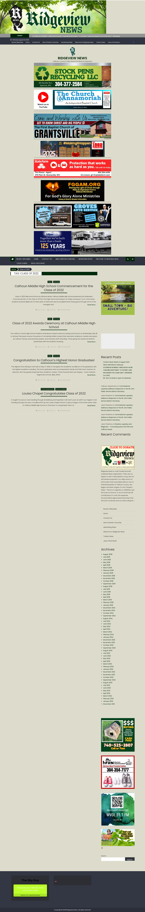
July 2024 (106, 621)
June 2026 (107, 560)
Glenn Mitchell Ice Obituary (113, 365)
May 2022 (106, 691)
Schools (56, 282)
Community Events (47, 389)
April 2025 (106, 597)
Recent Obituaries (17, 42)
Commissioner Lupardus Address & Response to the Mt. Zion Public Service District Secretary (117, 388)
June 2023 (107, 656)
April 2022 (106, 693)
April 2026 (106, 565)
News (50, 282)
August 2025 (107, 586)
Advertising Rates (66, 42)
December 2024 (109, 608)
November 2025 (109, 578)
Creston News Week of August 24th (116, 362)
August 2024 (108, 618)
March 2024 (107, 632)
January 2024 (108, 637)
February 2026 (108, 570)
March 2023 (107, 664)
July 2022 (106, 685)
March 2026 (107, 568)
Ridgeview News (72, 58)
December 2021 (109, 704)
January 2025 (108, 605)
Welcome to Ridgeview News (84, 42)
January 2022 (108, 701)
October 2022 (108, 677)
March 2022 (107, 696)
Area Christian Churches (50, 42)
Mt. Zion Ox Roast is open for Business (117, 378)
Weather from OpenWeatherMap (30, 895)
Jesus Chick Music (114, 42)
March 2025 (107, 600)
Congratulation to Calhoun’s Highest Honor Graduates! (53, 360)
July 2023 (106, 653)
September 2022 (109, 680)
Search (103, 856)
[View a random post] (133, 259)
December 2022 (109, 672)
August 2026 (107, 554)
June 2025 (107, 592)
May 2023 (106, 658)
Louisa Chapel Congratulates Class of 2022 (54, 394)
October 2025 (108, 581)
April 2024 (106, 629)
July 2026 (106, 557)
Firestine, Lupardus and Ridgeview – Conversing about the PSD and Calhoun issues (117, 426)
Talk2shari (52, 310)
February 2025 (108, 602)
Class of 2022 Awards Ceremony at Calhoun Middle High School (53, 325)
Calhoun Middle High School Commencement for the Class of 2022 (54, 288)
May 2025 (106, 594)
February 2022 (108, 699)
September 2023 (109, 648)
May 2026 (106, 562)
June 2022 (107, 688)
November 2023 (109, 642)
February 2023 (108, 666)
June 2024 (107, 624)
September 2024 (109, 616)
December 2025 (109, 576)
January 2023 (108, 669)
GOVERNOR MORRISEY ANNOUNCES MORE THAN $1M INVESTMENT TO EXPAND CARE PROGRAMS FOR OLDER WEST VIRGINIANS (76, 35)
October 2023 (108, 645)
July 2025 (106, 589)
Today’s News (100, 42)
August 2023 (107, 650)
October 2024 (108, 613)
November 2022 (109, 675)
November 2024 (109, 610)
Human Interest (61, 389)
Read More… (91, 305)
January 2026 (108, 573)
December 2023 (109, 640)
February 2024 (108, 634)
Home (28, 42)
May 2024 (106, 626)
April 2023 (106, 661)
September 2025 (109, 584)
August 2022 (107, 683)
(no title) (106, 375)
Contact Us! (36, 42)
